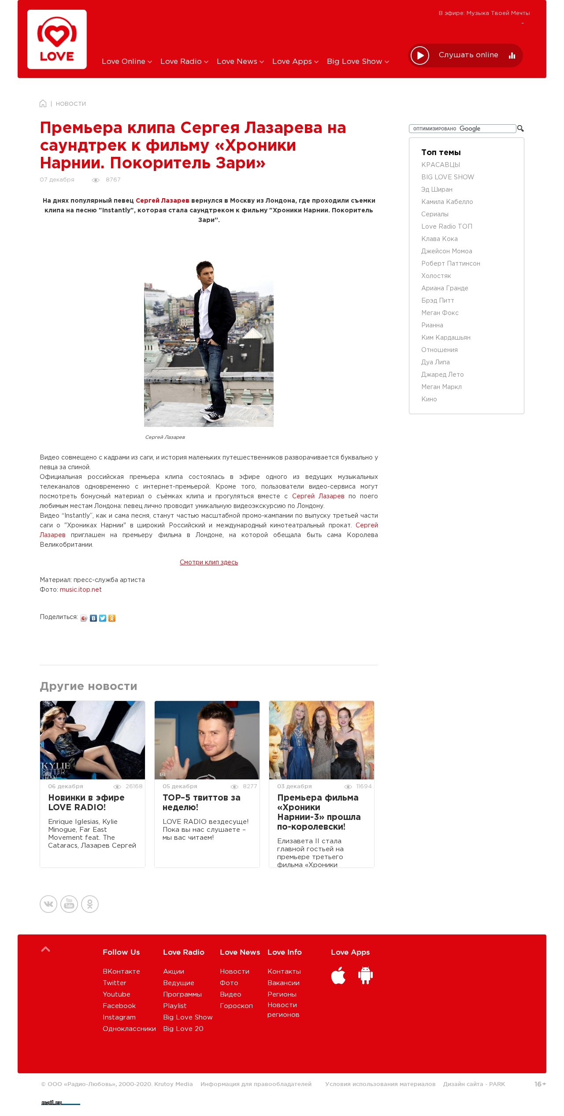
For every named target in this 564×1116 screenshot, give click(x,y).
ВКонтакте (121, 972)
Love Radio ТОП (446, 227)
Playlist (175, 1006)
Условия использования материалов (380, 1084)
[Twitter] (103, 615)
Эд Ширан (437, 190)
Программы (182, 994)
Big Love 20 (183, 1029)
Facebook (119, 1006)
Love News (238, 62)
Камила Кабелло (447, 202)
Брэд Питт (437, 301)
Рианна (432, 325)
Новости (234, 972)
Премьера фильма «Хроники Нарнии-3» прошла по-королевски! (319, 812)
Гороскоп (236, 1006)
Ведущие (178, 983)
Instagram (119, 1017)
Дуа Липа (435, 362)
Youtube (116, 994)
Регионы (282, 994)
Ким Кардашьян (446, 338)
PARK (497, 1084)
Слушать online (468, 55)
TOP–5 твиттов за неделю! (202, 803)
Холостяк (436, 276)
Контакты (284, 972)
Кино (429, 399)
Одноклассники (129, 1029)
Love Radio (182, 62)
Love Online (125, 62)
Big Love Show (356, 62)
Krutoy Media (173, 1084)
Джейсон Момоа (446, 251)
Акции (173, 972)
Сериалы (435, 214)
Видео (230, 994)
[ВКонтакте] (93, 615)
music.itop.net (81, 590)
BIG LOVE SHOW (448, 177)
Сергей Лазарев (162, 201)
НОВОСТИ (71, 104)
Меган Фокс (440, 313)
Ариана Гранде (444, 288)
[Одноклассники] (112, 615)
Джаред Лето (442, 375)
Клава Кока (439, 239)
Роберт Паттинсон (450, 264)
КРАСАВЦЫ (440, 165)
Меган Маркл (441, 387)
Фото (229, 983)
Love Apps (293, 62)
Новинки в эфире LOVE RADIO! (86, 803)
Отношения (439, 350)
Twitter (114, 983)
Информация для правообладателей (256, 1084)
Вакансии (283, 983)
